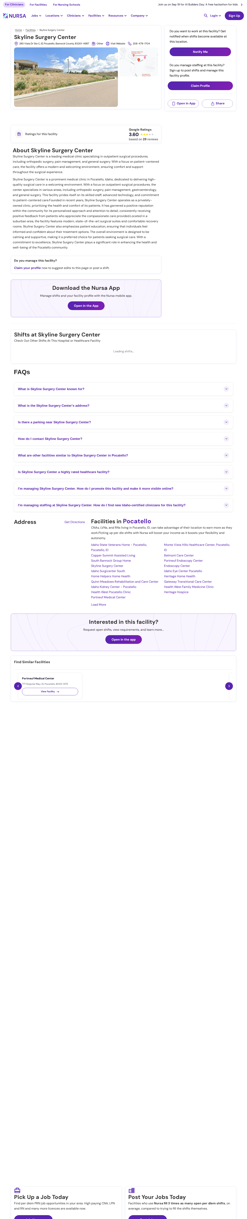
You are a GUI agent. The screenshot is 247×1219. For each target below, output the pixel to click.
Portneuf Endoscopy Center (183, 561)
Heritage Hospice (176, 592)
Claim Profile (200, 86)
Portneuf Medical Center (108, 597)
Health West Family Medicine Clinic (189, 587)
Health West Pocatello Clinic (111, 592)
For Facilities (38, 4)
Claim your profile (27, 268)
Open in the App (86, 306)
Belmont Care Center (179, 555)
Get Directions (74, 522)
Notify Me (200, 52)
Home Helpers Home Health (110, 576)
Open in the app (124, 639)
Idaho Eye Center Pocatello (183, 571)
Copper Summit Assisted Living (113, 555)
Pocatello (137, 521)
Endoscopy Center (177, 566)
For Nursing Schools (66, 4)
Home (18, 30)
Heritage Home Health (179, 576)
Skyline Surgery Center (107, 566)
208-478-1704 (141, 43)
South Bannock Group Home (111, 561)
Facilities (31, 30)
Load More (98, 605)
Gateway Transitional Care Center (188, 582)
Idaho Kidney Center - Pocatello (113, 587)
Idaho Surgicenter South (108, 571)
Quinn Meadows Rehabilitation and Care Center (124, 582)
